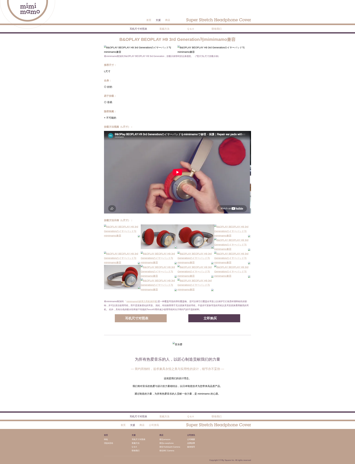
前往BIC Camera (166, 450)
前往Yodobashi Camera (169, 447)
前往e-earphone (166, 443)
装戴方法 (164, 28)
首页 (148, 20)
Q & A (190, 28)
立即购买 (210, 318)
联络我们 (217, 28)
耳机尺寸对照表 (138, 28)
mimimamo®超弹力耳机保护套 (141, 301)
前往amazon (164, 439)
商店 (167, 20)
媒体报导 (191, 447)
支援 (158, 20)
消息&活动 (108, 443)
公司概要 (191, 439)
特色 (106, 439)
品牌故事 (191, 443)
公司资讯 (154, 425)
